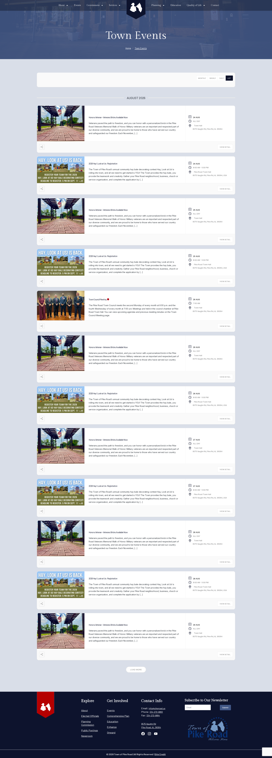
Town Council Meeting (97, 299)
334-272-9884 (153, 715)
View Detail (225, 147)
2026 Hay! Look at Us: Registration (103, 163)
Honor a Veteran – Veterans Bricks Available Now (108, 117)
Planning (156, 5)
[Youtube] (156, 733)
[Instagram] (149, 733)
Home (128, 48)
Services (113, 5)
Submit (225, 707)
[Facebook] (143, 733)
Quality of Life (194, 5)
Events (77, 5)
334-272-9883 (156, 712)
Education (175, 5)
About (61, 5)
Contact (215, 5)
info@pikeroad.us (157, 708)
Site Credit (160, 754)
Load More (136, 670)
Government (93, 5)
